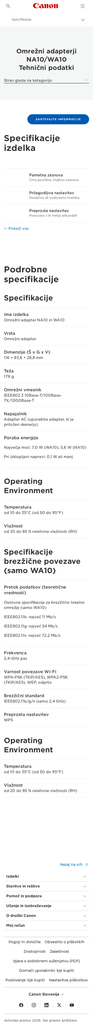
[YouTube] (71, 1005)
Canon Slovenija (44, 994)
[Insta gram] (33, 1005)
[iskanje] (8, 6)
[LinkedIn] (46, 1005)
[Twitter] (59, 1005)
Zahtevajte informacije (58, 119)
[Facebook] (21, 1005)
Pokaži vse (19, 228)
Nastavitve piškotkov (68, 980)
